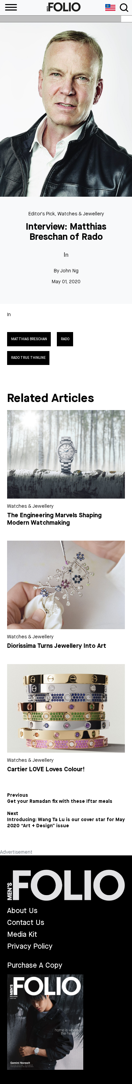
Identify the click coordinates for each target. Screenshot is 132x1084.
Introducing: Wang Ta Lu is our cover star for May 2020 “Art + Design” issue (66, 823)
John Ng (69, 271)
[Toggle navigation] (124, 7)
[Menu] (8, 8)
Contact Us (25, 922)
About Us (22, 910)
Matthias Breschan (29, 339)
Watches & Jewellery (81, 214)
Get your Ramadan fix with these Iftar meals (59, 801)
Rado (65, 339)
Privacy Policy (29, 946)
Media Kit (22, 934)
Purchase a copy (34, 965)
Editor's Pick (41, 214)
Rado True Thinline (28, 357)
